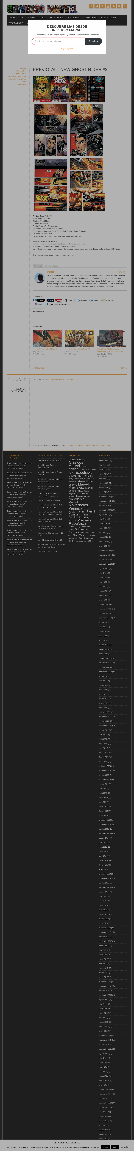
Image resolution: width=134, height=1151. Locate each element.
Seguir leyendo (67, 49)
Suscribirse (93, 41)
